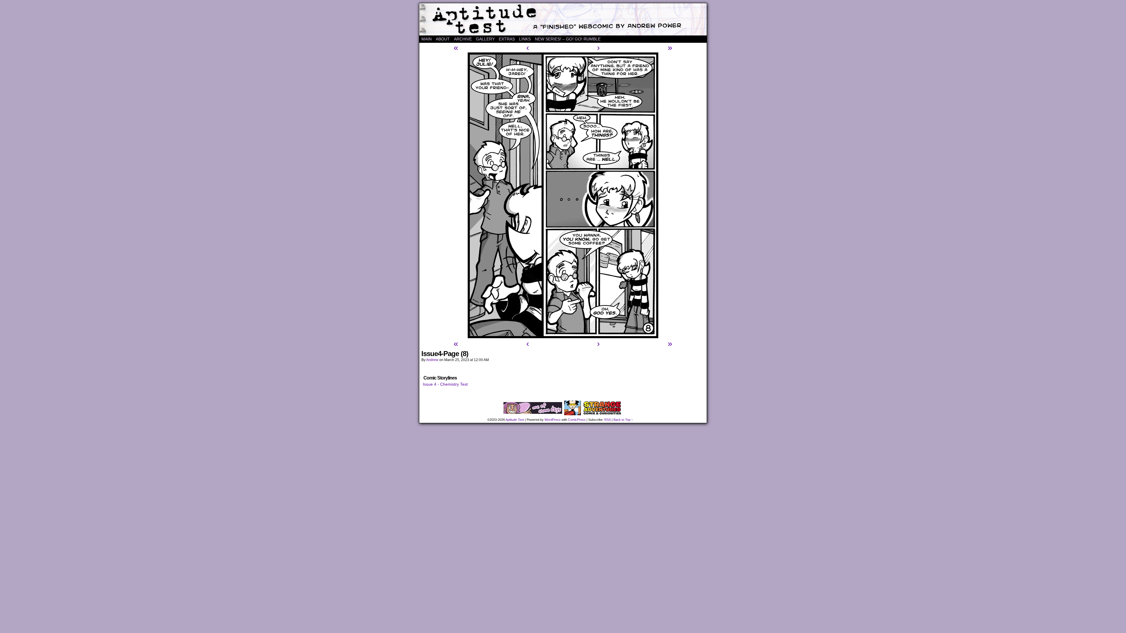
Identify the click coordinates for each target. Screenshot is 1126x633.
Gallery (485, 39)
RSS (607, 419)
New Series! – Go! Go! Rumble (568, 39)
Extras (507, 39)
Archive (463, 39)
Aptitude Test (563, 19)
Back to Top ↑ (623, 419)
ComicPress (577, 419)
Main (426, 39)
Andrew (432, 360)
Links (525, 39)
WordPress (553, 419)
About (443, 39)
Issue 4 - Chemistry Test (445, 384)
